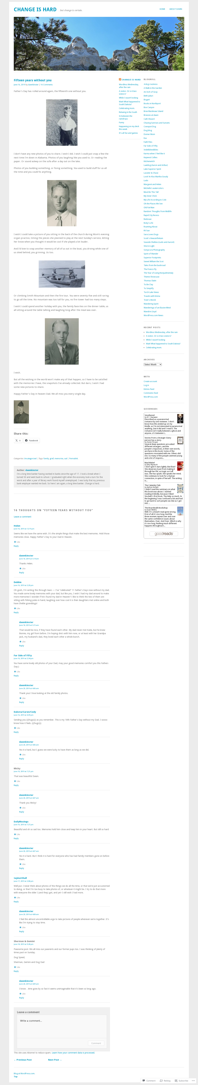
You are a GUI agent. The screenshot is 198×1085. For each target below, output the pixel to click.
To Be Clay (148, 284)
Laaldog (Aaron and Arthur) (156, 165)
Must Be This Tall (151, 192)
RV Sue (147, 230)
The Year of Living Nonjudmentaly (158, 273)
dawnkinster (33, 85)
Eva (145, 138)
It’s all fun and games (128, 133)
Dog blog (148, 130)
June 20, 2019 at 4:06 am (29, 688)
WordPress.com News (153, 315)
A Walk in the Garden (153, 88)
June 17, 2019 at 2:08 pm (23, 881)
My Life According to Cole (155, 200)
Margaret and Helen (152, 184)
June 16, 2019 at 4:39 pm (23, 715)
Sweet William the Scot (154, 261)
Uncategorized (30, 458)
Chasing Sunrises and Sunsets (157, 123)
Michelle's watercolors (154, 188)
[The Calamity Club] (180, 492)
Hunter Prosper (152, 442)
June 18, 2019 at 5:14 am (29, 559)
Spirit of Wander (151, 254)
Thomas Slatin (150, 280)
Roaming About (150, 227)
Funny (121, 122)
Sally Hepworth (152, 465)
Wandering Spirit (151, 304)
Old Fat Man (149, 207)
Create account (150, 381)
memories (59, 458)
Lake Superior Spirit (152, 169)
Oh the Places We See (153, 203)
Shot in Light (149, 246)
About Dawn (175, 9)
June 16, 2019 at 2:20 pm (23, 585)
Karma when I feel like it (154, 153)
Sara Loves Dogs (151, 234)
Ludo (146, 180)
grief (52, 458)
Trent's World (150, 300)
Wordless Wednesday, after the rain (162, 332)
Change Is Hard (35, 9)
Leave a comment (22, 516)
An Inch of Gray (150, 92)
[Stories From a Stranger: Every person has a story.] (180, 444)
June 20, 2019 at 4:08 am (29, 914)
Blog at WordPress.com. (24, 1073)
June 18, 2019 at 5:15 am (29, 625)
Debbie (18, 582)
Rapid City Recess (151, 215)
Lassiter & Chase (151, 173)
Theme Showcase (151, 277)
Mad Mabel (150, 463)
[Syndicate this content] (120, 80)
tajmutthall (20, 878)
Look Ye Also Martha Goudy (156, 176)
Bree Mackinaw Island (153, 111)
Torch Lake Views (151, 292)
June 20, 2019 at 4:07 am (29, 798)
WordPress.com (151, 397)
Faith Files (148, 142)
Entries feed (149, 389)
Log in (146, 385)
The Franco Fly (150, 269)
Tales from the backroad (155, 265)
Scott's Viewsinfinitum (153, 238)
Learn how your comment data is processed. (73, 1052)
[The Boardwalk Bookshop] (180, 515)
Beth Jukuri (148, 96)
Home (162, 9)
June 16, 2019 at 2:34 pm (23, 658)
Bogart (147, 99)
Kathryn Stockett (153, 487)
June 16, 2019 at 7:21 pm (23, 771)
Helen (17, 525)
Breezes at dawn (151, 115)
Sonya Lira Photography (154, 250)
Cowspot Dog (150, 126)
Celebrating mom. (127, 108)
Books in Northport (152, 103)
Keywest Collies (150, 157)
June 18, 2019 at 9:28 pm (23, 944)
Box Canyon (149, 107)
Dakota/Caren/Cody (25, 712)
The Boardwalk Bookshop (156, 508)
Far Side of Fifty (23, 655)
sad (65, 458)
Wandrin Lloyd (150, 311)
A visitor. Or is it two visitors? (158, 336)
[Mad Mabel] (180, 470)
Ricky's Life (148, 223)
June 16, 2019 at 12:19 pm (24, 529)
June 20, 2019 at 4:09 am (29, 984)
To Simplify (149, 288)
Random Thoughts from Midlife (158, 211)
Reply (16, 546)
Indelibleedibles (151, 150)
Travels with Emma (152, 296)
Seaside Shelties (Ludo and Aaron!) (159, 242)
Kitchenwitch (149, 161)
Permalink (73, 458)
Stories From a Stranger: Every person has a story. (158, 439)
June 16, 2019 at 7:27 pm (23, 824)
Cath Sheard (149, 119)
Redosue (147, 219)
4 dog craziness (150, 84)
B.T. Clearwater (152, 417)
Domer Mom (149, 134)
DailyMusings (21, 821)
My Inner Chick (150, 196)
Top (15, 1076)
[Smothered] (180, 423)
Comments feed (151, 393)
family (46, 458)
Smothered (150, 415)
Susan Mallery (152, 510)
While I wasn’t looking (128, 98)
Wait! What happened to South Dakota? (163, 344)
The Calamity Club (153, 485)
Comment (96, 1043)
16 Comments (47, 85)
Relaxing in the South (128, 112)
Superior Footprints (152, 257)
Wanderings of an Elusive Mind (157, 307)
